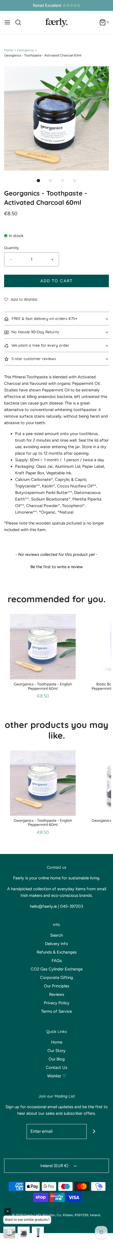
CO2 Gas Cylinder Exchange (57, 969)
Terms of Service (56, 1011)
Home (8, 50)
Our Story (56, 1050)
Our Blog (57, 1059)
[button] (56, 118)
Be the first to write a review (56, 566)
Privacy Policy (56, 1002)
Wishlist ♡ (56, 1076)
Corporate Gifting (56, 977)
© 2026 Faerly (22, 1215)
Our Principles (56, 986)
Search (56, 935)
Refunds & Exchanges (57, 952)
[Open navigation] (7, 22)
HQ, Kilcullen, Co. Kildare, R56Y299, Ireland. (68, 1215)
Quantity (11, 247)
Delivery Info (56, 943)
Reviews (56, 994)
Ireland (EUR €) (54, 1165)
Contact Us (56, 1067)
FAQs (57, 960)
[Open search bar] (20, 22)
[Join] (94, 1131)
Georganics (25, 50)
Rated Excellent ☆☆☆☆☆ (56, 5)
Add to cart (56, 280)
